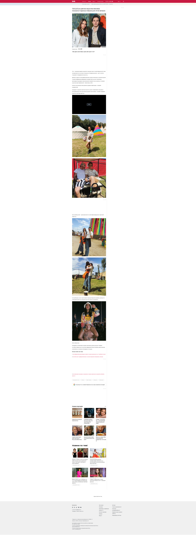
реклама (101, 506)
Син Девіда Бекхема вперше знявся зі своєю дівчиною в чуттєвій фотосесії (89, 354)
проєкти (84, 1)
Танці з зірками (94, 475)
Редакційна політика (116, 515)
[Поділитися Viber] (81, 49)
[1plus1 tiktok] (76, 507)
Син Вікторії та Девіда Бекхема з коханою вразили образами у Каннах (88, 356)
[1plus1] (73, 1)
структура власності (116, 506)
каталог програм (102, 511)
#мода (83, 379)
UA (118, 1)
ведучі (100, 515)
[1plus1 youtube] (80, 507)
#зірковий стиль (76, 379)
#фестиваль (88, 379)
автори (113, 505)
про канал (101, 505)
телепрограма (100, 1)
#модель (95, 379)
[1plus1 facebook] (78, 507)
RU (120, 1)
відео (94, 1)
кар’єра (100, 513)
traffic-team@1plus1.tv (76, 529)
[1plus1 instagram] (72, 507)
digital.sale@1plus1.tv (76, 526)
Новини (89, 1)
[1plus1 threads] (74, 507)
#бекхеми (101, 379)
